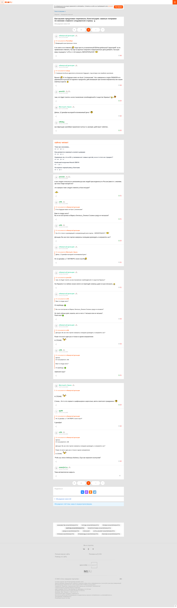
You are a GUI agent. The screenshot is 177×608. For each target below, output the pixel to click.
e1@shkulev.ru (75, 593)
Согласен (118, 7)
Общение (56, 14)
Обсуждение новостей (67, 14)
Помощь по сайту (61, 556)
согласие (110, 6)
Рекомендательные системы (62, 598)
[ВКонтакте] (82, 492)
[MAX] (86, 492)
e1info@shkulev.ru (96, 595)
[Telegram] (94, 492)
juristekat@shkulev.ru (106, 595)
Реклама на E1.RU (95, 554)
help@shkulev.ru (67, 596)
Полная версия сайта (62, 554)
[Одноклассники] (90, 492)
